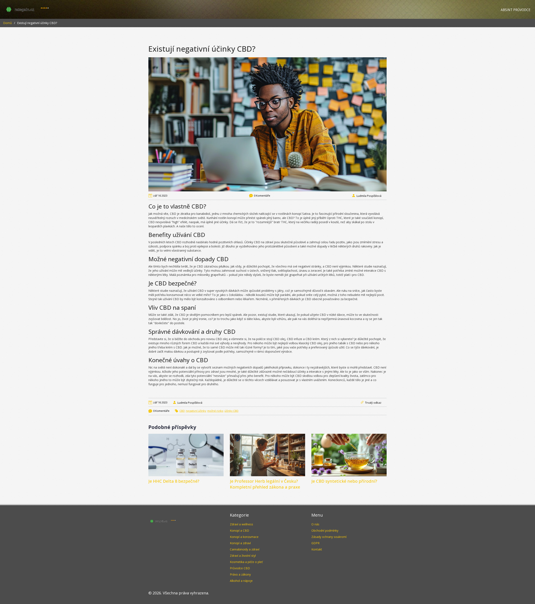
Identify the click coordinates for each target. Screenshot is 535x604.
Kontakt (316, 549)
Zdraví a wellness (241, 524)
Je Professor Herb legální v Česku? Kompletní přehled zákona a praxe (265, 484)
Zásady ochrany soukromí (328, 537)
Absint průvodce (515, 10)
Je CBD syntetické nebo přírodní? (344, 481)
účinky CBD (231, 411)
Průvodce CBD (240, 568)
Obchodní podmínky (324, 530)
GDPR (315, 543)
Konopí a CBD (239, 530)
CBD (182, 411)
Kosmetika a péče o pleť (246, 562)
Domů (7, 23)
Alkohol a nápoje (241, 581)
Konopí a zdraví (240, 543)
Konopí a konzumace (244, 537)
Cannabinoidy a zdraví (244, 549)
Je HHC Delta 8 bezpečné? (173, 481)
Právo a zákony (240, 574)
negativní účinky (196, 411)
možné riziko (215, 411)
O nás (315, 524)
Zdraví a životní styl (243, 556)
